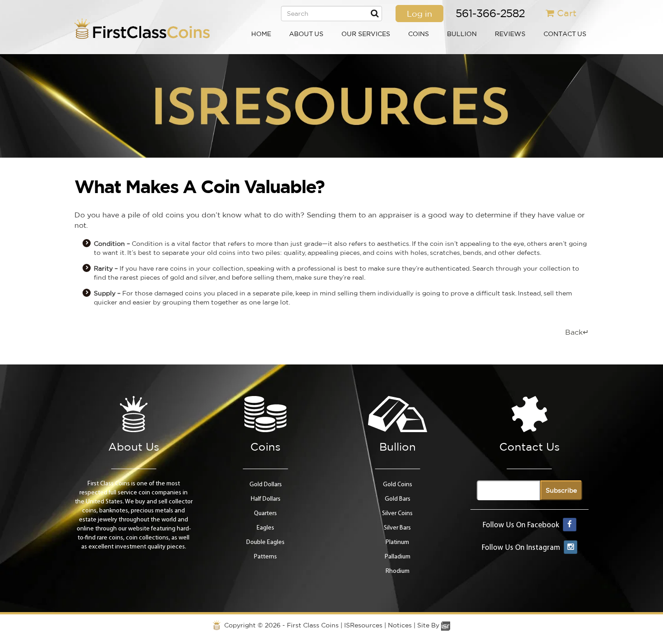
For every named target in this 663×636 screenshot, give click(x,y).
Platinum (397, 542)
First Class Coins (313, 625)
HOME (261, 33)
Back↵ (577, 332)
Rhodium (398, 571)
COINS (418, 33)
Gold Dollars (265, 484)
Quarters (265, 513)
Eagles (265, 528)
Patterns (265, 556)
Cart (566, 13)
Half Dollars (266, 499)
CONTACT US (564, 33)
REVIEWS (510, 33)
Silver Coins (397, 513)
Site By (429, 625)
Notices (400, 625)
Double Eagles (265, 542)
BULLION (462, 33)
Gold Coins (397, 484)
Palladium (397, 556)
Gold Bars (397, 499)
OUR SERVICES (365, 33)
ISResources (363, 625)
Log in (419, 13)
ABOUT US (306, 33)
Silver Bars (397, 528)
